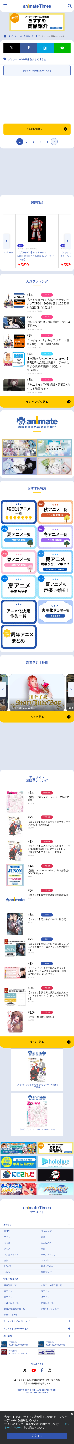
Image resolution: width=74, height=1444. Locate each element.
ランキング (46, 1231)
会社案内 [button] (7, 1336)
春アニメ (8, 1291)
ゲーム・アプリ (48, 1254)
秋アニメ (8, 1297)
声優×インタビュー (50, 1309)
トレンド (8, 1272)
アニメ (7, 1237)
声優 (43, 1237)
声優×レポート (11, 1314)
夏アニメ (45, 1291)
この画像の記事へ (34, 129)
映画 (43, 1249)
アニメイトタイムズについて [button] (16, 1321)
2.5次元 (7, 1266)
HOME (7, 1231)
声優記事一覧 (47, 1303)
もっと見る (37, 716)
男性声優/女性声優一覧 (14, 1309)
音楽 (6, 1260)
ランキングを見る (37, 401)
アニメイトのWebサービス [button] (15, 1329)
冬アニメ (45, 1297)
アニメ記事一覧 (11, 1303)
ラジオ (7, 1243)
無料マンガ (46, 1272)
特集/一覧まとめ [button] (10, 1279)
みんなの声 (46, 1243)
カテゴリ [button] (7, 1225)
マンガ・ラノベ (11, 1254)
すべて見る (37, 1041)
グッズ (7, 1249)
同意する (37, 1435)
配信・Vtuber (47, 1266)
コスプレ (45, 1260)
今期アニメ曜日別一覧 (51, 1285)
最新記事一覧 (10, 1285)
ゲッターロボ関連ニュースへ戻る (37, 71)
